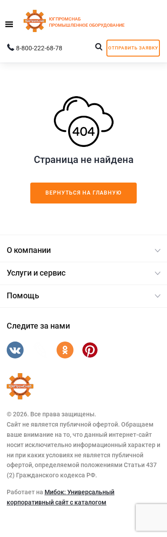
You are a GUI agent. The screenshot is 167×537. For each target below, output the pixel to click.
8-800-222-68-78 (39, 48)
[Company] (20, 386)
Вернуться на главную (83, 193)
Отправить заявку (133, 47)
